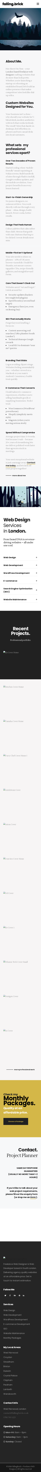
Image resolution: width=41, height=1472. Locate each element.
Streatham (8, 1361)
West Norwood (10, 1352)
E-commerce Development (16, 1324)
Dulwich (7, 1371)
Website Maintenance (14, 1333)
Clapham (8, 1380)
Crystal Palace (10, 1375)
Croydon (7, 1357)
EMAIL (33, 1197)
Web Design (9, 1310)
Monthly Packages (12, 1337)
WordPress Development (15, 1319)
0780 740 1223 (9, 1417)
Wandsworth (9, 1393)
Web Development (12, 1314)
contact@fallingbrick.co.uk (15, 1413)
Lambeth (7, 1389)
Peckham (7, 1384)
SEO (5, 1328)
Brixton (6, 1366)
